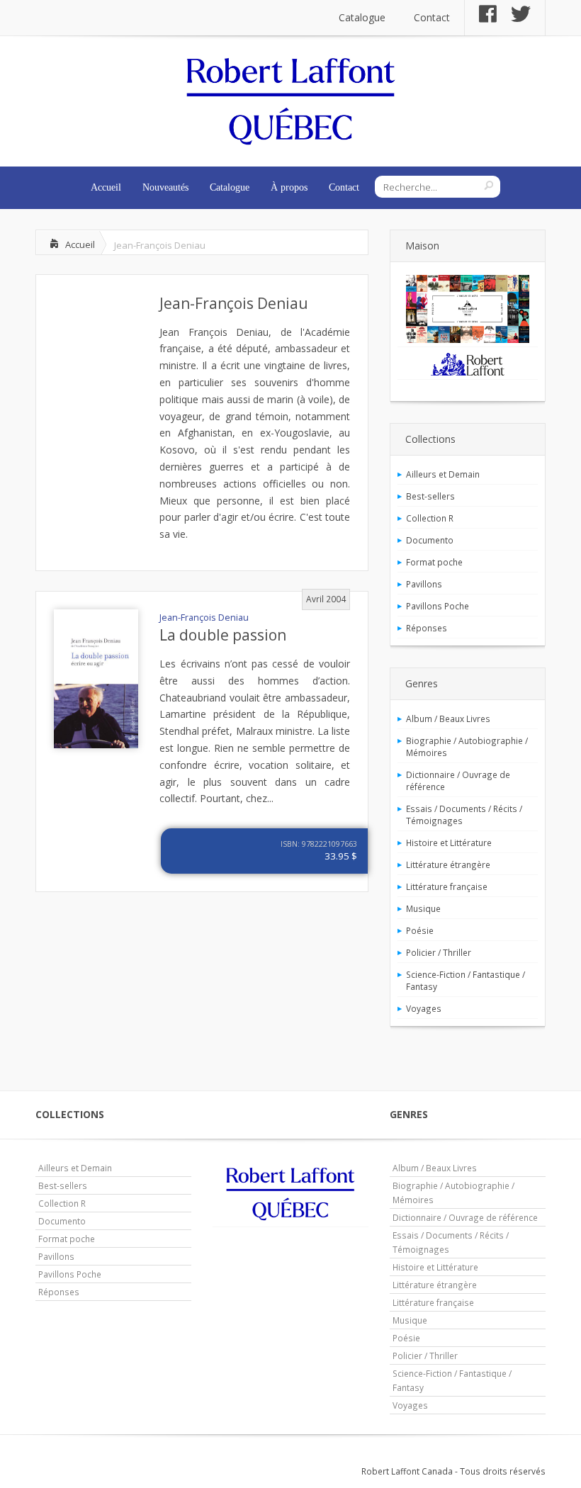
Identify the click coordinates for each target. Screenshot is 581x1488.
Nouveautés (165, 187)
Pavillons (424, 584)
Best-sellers (430, 496)
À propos (289, 187)
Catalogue (362, 17)
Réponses (426, 627)
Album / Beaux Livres (448, 718)
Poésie (420, 930)
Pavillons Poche (437, 605)
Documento (429, 540)
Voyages (423, 1008)
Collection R (429, 518)
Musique (423, 908)
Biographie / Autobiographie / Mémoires (467, 746)
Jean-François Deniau (233, 303)
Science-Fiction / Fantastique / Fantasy (465, 980)
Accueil (106, 187)
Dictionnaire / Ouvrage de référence (458, 780)
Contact (432, 17)
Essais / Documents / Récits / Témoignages (464, 814)
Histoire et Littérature (449, 842)
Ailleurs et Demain (443, 474)
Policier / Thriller (438, 952)
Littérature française (446, 886)
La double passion (222, 635)
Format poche (434, 562)
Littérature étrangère (448, 864)
